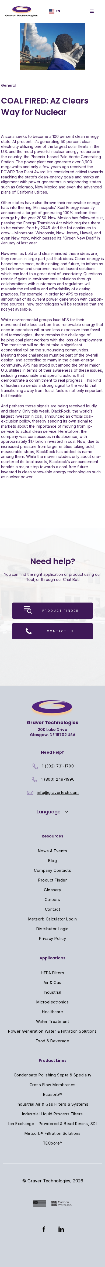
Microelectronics (52, 1002)
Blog (52, 860)
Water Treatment (52, 1021)
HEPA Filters (52, 972)
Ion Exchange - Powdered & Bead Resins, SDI (52, 1123)
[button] (54, 11)
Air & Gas (52, 982)
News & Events (52, 851)
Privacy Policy (52, 938)
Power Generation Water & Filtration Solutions (52, 1031)
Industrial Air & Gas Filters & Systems (52, 1104)
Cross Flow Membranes (53, 1084)
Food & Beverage (52, 1041)
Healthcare (52, 1011)
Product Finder (52, 880)
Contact (52, 909)
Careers (52, 899)
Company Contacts (52, 870)
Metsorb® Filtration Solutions (52, 1133)
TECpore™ (52, 1143)
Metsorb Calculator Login (52, 919)
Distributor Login (52, 928)
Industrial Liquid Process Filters (52, 1114)
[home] (21, 11)
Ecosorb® (52, 1094)
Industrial (52, 992)
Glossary (52, 889)
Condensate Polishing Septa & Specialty (53, 1075)
